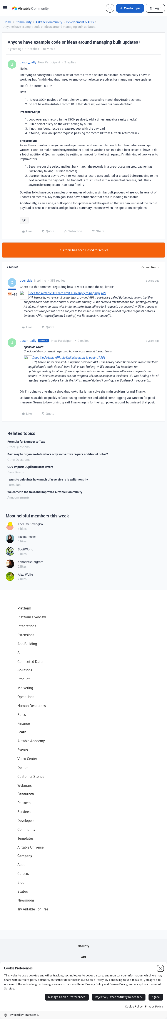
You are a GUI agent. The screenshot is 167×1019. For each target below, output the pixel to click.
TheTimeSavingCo (30, 524)
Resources (25, 793)
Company (24, 855)
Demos (22, 767)
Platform (24, 608)
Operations (25, 696)
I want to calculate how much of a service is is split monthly (47, 479)
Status (22, 891)
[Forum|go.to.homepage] (30, 8)
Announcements (18, 497)
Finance (23, 723)
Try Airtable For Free (32, 909)
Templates (25, 838)
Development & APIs (80, 22)
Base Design (15, 472)
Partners (23, 802)
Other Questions (18, 447)
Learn (21, 732)
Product (23, 679)
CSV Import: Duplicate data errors (30, 467)
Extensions (25, 635)
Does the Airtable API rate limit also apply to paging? (64, 293)
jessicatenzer (27, 537)
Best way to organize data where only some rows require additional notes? (57, 454)
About (22, 864)
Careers (23, 873)
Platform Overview (31, 617)
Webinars (24, 785)
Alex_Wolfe (25, 574)
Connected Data (30, 661)
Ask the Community (49, 22)
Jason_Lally (28, 62)
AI (19, 652)
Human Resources (31, 705)
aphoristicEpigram (30, 562)
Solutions (24, 670)
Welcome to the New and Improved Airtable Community (44, 492)
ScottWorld (25, 549)
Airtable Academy (31, 740)
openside (26, 280)
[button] (4, 9)
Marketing (25, 687)
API (24, 220)
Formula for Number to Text (26, 441)
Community (24, 22)
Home (7, 22)
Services (23, 811)
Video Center (27, 758)
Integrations (26, 626)
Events (22, 749)
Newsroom (25, 900)
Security (83, 946)
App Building (27, 643)
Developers (25, 820)
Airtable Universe (30, 847)
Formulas (13, 485)
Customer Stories (30, 776)
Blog (20, 882)
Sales (21, 714)
